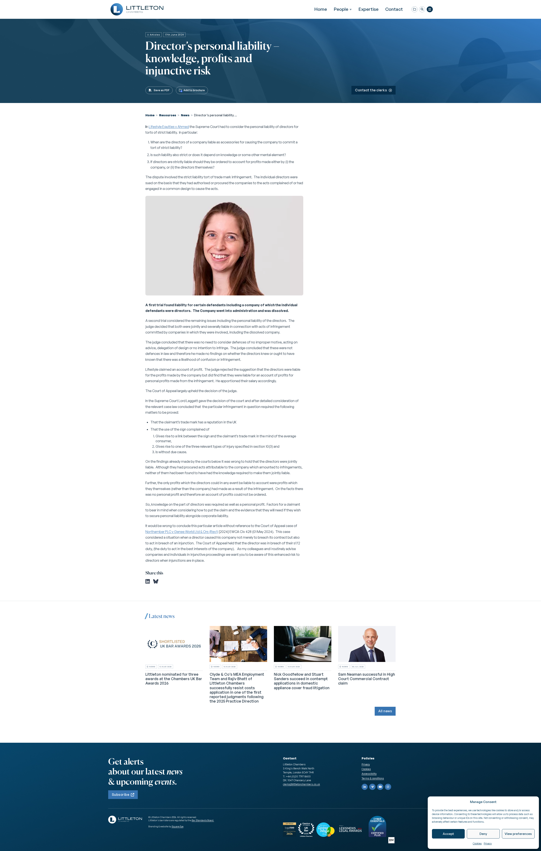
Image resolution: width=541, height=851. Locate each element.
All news (385, 711)
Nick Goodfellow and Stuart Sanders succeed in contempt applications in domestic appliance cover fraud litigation (301, 681)
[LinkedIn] (365, 787)
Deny (483, 834)
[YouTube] (380, 787)
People (341, 9)
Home (320, 9)
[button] (422, 9)
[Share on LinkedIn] (147, 581)
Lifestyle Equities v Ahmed (169, 127)
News (185, 115)
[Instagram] (388, 787)
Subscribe (120, 794)
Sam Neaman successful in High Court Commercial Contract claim (366, 679)
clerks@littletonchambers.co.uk (301, 784)
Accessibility (369, 773)
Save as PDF (161, 90)
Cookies (477, 843)
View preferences (518, 834)
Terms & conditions (373, 778)
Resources (167, 115)
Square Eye (177, 826)
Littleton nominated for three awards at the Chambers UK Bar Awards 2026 (173, 679)
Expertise (368, 9)
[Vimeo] (372, 787)
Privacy (488, 843)
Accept (448, 834)
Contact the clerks (371, 90)
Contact (394, 9)
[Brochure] (414, 9)
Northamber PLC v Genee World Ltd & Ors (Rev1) (181, 532)
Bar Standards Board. (203, 820)
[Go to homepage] (137, 9)
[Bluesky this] (155, 581)
